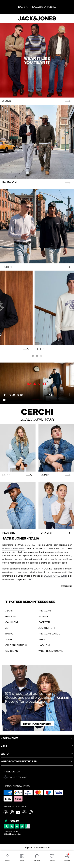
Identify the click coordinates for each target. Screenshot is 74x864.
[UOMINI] (56, 448)
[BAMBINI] (56, 505)
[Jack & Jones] (37, 20)
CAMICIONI (11, 622)
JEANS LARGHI (46, 628)
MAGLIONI (44, 645)
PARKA (9, 633)
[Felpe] (37, 308)
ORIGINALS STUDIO (16, 645)
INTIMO (42, 639)
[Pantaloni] (37, 142)
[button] (37, 698)
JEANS (9, 610)
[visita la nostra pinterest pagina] (24, 813)
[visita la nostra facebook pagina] (5, 813)
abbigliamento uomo (13, 548)
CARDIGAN (11, 651)
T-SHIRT (9, 639)
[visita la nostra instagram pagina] (12, 813)
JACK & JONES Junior (55, 575)
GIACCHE (10, 616)
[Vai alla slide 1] (33, 356)
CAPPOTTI (44, 622)
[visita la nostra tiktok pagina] (31, 813)
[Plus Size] (18, 505)
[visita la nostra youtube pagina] (18, 813)
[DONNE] (18, 448)
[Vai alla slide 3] (41, 356)
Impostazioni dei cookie (37, 847)
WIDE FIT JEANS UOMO (51, 651)
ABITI (8, 628)
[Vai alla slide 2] (37, 356)
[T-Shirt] (37, 226)
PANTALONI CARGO (49, 633)
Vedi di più (66, 586)
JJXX (30, 579)
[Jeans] (37, 60)
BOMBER (43, 616)
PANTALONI (44, 610)
